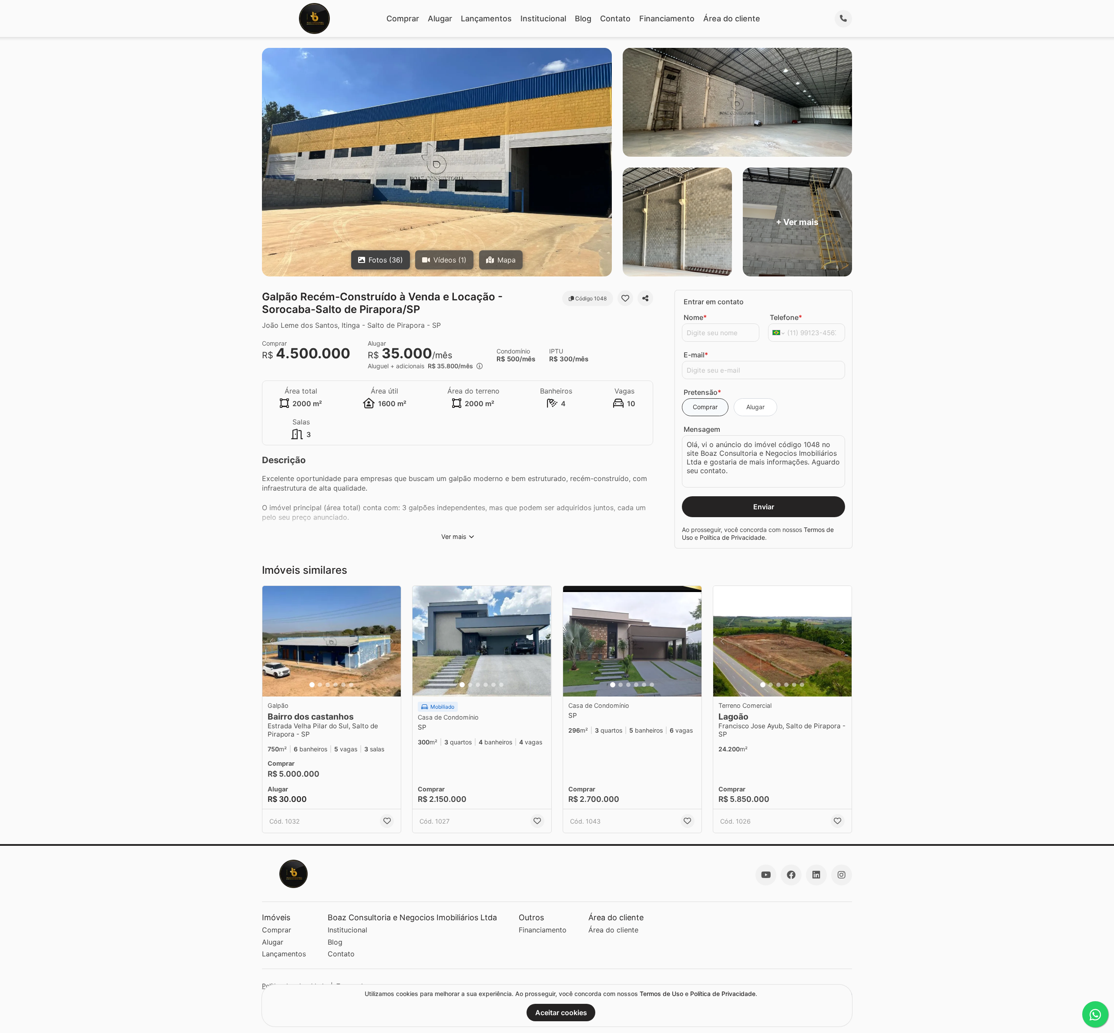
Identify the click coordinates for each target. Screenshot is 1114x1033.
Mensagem (702, 429)
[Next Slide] (392, 641)
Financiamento (667, 18)
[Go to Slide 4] (335, 685)
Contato (615, 18)
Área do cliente (731, 18)
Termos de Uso (661, 993)
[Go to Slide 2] (320, 685)
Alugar (440, 18)
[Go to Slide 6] (351, 685)
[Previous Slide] (271, 641)
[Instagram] (841, 875)
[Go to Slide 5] (343, 685)
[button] (331, 641)
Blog (583, 18)
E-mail (696, 354)
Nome (695, 317)
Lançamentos (486, 18)
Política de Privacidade (732, 537)
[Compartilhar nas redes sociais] (645, 298)
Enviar (763, 506)
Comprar (402, 18)
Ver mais (453, 536)
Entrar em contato (714, 301)
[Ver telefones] (843, 18)
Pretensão (702, 392)
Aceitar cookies (561, 1012)
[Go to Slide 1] (312, 684)
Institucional (543, 18)
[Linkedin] (816, 875)
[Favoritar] (625, 298)
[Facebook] (791, 875)
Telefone (786, 317)
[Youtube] (765, 875)
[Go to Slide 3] (327, 685)
